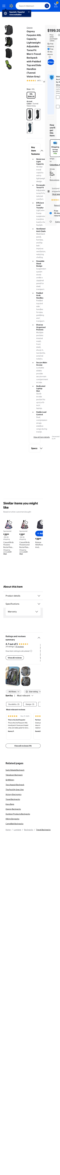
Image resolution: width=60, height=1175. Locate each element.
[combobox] (33, 5)
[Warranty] (36, 611)
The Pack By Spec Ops (15, 789)
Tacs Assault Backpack (15, 785)
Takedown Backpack (14, 775)
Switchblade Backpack (15, 770)
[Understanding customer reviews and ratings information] (31, 651)
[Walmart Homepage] (11, 6)
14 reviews (19, 646)
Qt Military (10, 780)
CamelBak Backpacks (14, 824)
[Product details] (39, 596)
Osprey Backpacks (13, 809)
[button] (34, 150)
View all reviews (15, 658)
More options (54, 180)
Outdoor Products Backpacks (18, 814)
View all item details (41, 437)
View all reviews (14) (23, 746)
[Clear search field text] (43, 5)
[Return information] (49, 57)
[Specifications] (39, 604)
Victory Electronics (13, 794)
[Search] (47, 6)
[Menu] (4, 6)
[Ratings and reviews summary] (39, 636)
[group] (37, 80)
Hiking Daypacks (12, 819)
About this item (13, 586)
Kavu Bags (10, 804)
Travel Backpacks (13, 799)
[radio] (31, 95)
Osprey (30, 27)
